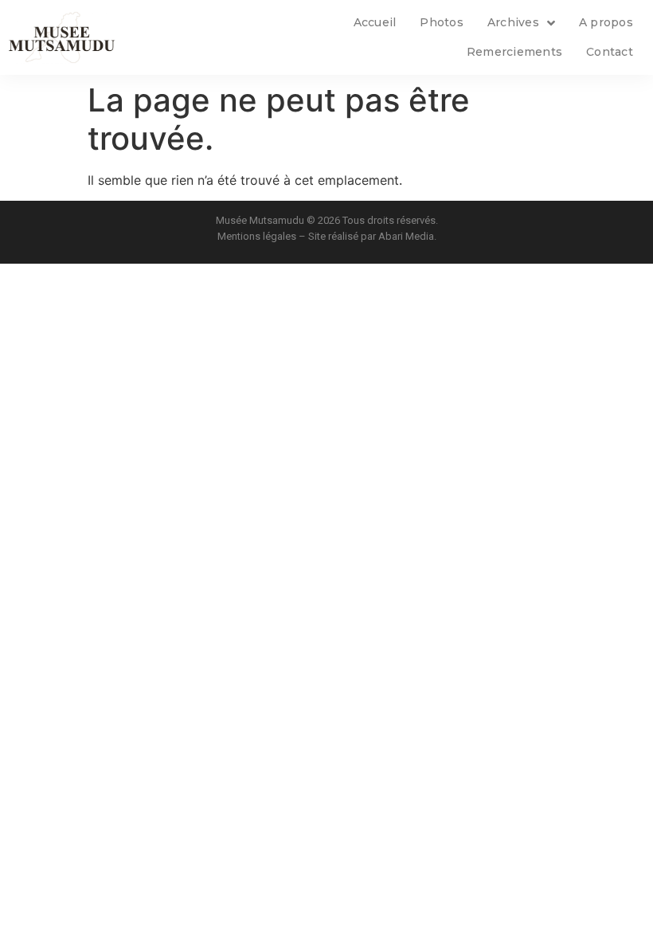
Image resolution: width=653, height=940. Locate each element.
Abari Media (406, 236)
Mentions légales (256, 236)
